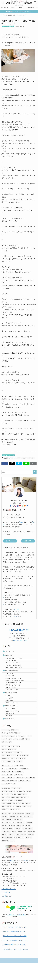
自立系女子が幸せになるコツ (11, 746)
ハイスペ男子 (15, 809)
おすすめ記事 (20, 758)
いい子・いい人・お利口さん (10, 797)
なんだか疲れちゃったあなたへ (14, 682)
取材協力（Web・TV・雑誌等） (11, 733)
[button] (4, 463)
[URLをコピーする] (33, 463)
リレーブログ (6, 739)
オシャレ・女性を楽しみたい (13, 678)
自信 (32, 778)
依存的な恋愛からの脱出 (9, 781)
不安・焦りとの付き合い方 (13, 685)
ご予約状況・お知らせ (11, 706)
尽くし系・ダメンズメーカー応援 (12, 752)
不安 (12, 840)
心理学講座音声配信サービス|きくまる (14, 945)
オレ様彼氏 (17, 806)
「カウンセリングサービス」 (16, 915)
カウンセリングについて (12, 693)
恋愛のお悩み (8, 655)
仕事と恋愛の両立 (24, 781)
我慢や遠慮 (14, 816)
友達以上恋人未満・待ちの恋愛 (11, 803)
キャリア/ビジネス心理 (8, 26)
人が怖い (5, 831)
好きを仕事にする (8, 458)
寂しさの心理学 (10, 676)
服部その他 (9, 715)
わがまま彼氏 (6, 806)
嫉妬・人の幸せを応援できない (14, 667)
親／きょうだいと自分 (9, 794)
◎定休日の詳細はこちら (19, 640)
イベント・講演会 (10, 709)
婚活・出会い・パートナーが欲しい (12, 765)
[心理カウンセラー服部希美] (19, 3)
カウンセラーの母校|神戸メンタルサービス (15, 940)
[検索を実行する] (35, 472)
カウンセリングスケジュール (13, 711)
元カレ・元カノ (7, 800)
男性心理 (24, 797)
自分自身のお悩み (26, 816)
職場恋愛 (5, 809)
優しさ (12, 825)
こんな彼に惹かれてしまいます (14, 658)
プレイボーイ (27, 806)
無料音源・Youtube (25, 736)
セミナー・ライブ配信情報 (10, 730)
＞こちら (16, 616)
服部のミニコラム (8, 758)
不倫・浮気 (18, 800)
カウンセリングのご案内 (9, 736)
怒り (28, 825)
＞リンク (16, 609)
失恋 (4, 816)
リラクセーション (22, 778)
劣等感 (17, 828)
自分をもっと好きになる (9, 769)
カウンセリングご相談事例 (21, 739)
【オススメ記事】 (10, 719)
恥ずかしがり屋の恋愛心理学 (13, 665)
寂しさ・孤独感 (18, 813)
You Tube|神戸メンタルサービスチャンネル (15, 949)
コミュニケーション (8, 791)
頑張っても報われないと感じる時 (15, 680)
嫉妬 (4, 825)
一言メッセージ (9, 651)
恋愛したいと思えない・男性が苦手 (12, 819)
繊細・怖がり (19, 837)
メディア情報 (9, 698)
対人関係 (6, 788)
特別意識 (5, 840)
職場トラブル (22, 794)
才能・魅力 (18, 775)
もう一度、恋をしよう (8, 784)
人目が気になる (27, 828)
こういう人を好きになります (17, 834)
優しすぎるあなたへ (8, 755)
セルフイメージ (7, 775)
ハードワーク (16, 788)
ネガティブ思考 (7, 828)
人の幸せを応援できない (18, 831)
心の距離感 (21, 791)
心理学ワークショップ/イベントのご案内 (14, 936)
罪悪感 (29, 822)
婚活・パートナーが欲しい (13, 663)
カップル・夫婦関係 (11, 660)
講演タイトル (6, 742)
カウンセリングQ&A (8, 761)
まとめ (19, 761)
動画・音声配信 (10, 713)
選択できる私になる (8, 778)
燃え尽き (20, 825)
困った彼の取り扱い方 (9, 749)
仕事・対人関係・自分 (11, 670)
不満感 (31, 834)
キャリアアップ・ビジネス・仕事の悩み (24, 458)
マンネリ (29, 837)
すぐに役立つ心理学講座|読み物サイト (14, 931)
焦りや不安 (6, 813)
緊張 (4, 834)
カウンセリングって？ (12, 702)
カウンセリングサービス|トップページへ (14, 927)
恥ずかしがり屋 (22, 755)
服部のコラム (9, 696)
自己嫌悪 (29, 813)
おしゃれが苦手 (7, 837)
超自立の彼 (26, 803)
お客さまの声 (9, 700)
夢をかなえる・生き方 (12, 687)
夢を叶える (6, 772)
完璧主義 (31, 831)
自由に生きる (24, 769)
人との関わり (9, 673)
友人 (29, 791)
